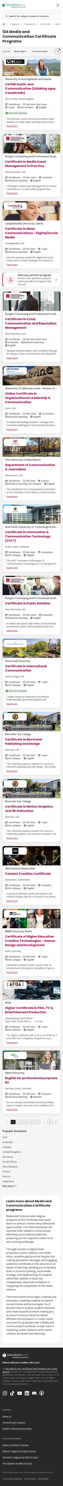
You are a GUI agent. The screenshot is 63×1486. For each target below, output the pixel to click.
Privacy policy (30, 1478)
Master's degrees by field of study (19, 1451)
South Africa (9, 1161)
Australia (7, 1142)
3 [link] (25, 1122)
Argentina (8, 1181)
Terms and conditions (12, 1478)
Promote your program (14, 1422)
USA (4, 1137)
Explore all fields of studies (15, 1445)
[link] (56, 1121)
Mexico (6, 1176)
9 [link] (49, 1122)
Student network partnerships (17, 1428)
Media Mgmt (20, 51)
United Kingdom (11, 1152)
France (6, 1171)
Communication (40, 51)
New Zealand (9, 1166)
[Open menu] (58, 5)
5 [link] (37, 1122)
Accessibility (43, 1478)
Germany (7, 1156)
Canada (6, 1147)
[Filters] (58, 51)
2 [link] (19, 1122)
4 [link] (31, 1122)
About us (6, 1416)
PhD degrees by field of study (17, 1463)
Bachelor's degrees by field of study (20, 1457)
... (43, 1122)
